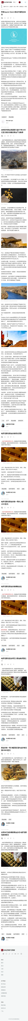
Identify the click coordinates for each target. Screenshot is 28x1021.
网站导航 (3, 1005)
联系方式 (3, 1008)
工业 (3, 420)
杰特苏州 (20, 420)
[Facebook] (11, 18)
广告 (2, 1011)
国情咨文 (21, 6)
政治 (2, 965)
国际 (2, 975)
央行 (23, 735)
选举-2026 (6, 6)
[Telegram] (8, 18)
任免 (15, 6)
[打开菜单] (25, 2)
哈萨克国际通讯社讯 (7, 441)
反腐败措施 (4, 993)
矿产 (7, 420)
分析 (2, 969)
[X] (14, 18)
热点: (1, 6)
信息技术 (4, 117)
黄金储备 (11, 117)
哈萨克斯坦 (12, 489)
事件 (18, 6)
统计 (3, 934)
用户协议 (3, 984)
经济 (18, 489)
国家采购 (3, 996)
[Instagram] (2, 18)
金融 (23, 489)
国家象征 (3, 990)
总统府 (11, 6)
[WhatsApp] (5, 18)
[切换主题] (20, 2)
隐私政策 (3, 987)
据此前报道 (4, 629)
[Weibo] (12, 954)
